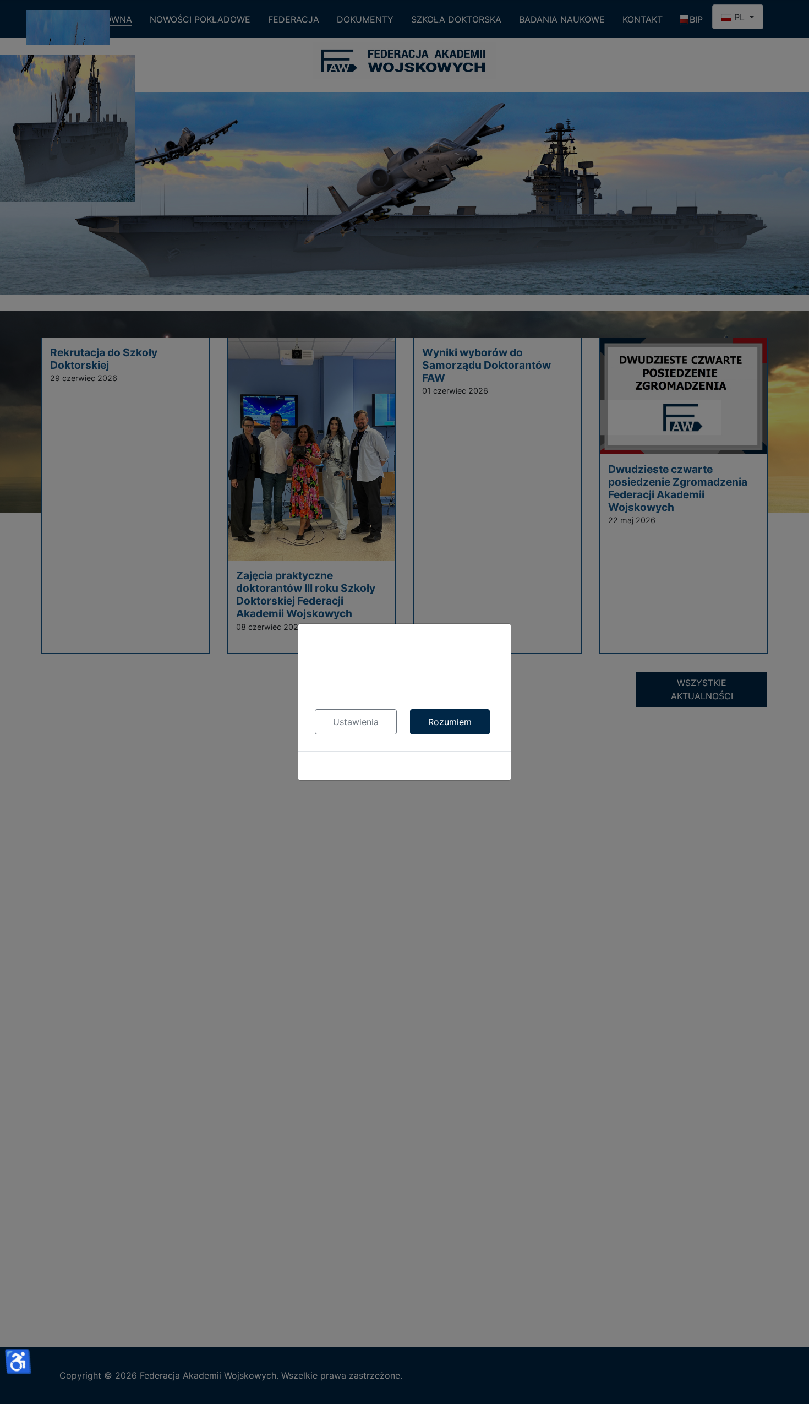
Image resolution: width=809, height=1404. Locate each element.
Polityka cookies (404, 765)
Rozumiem (450, 721)
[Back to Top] (789, 1383)
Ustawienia (356, 721)
